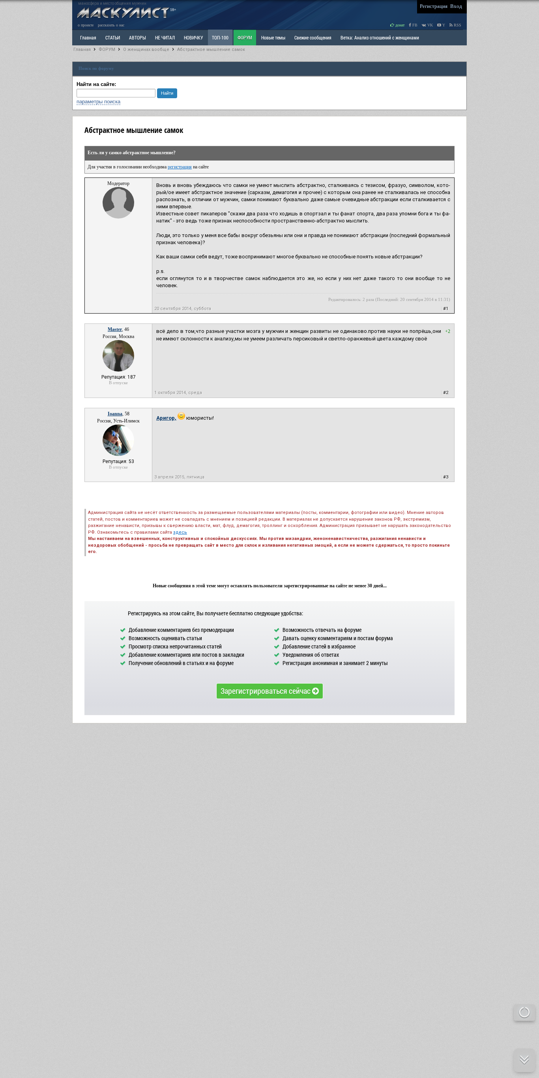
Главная (82, 49)
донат (399, 25)
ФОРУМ (245, 37)
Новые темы (273, 37)
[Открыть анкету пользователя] (118, 217)
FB (414, 25)
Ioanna (115, 414)
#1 (445, 308)
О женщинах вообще (146, 49)
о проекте (86, 25)
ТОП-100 (220, 37)
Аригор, (166, 418)
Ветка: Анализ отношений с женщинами (380, 37)
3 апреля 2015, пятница (179, 477)
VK (429, 25)
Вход (456, 6)
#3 (445, 477)
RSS (457, 25)
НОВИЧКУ (193, 37)
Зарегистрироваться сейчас (266, 691)
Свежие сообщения (312, 37)
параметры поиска (98, 102)
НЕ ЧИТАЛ (165, 37)
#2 (445, 392)
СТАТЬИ (112, 37)
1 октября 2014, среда (178, 392)
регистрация (180, 167)
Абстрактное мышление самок (211, 49)
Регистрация (433, 6)
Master (115, 329)
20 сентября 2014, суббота (182, 308)
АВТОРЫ (137, 37)
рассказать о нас (111, 25)
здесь (180, 532)
